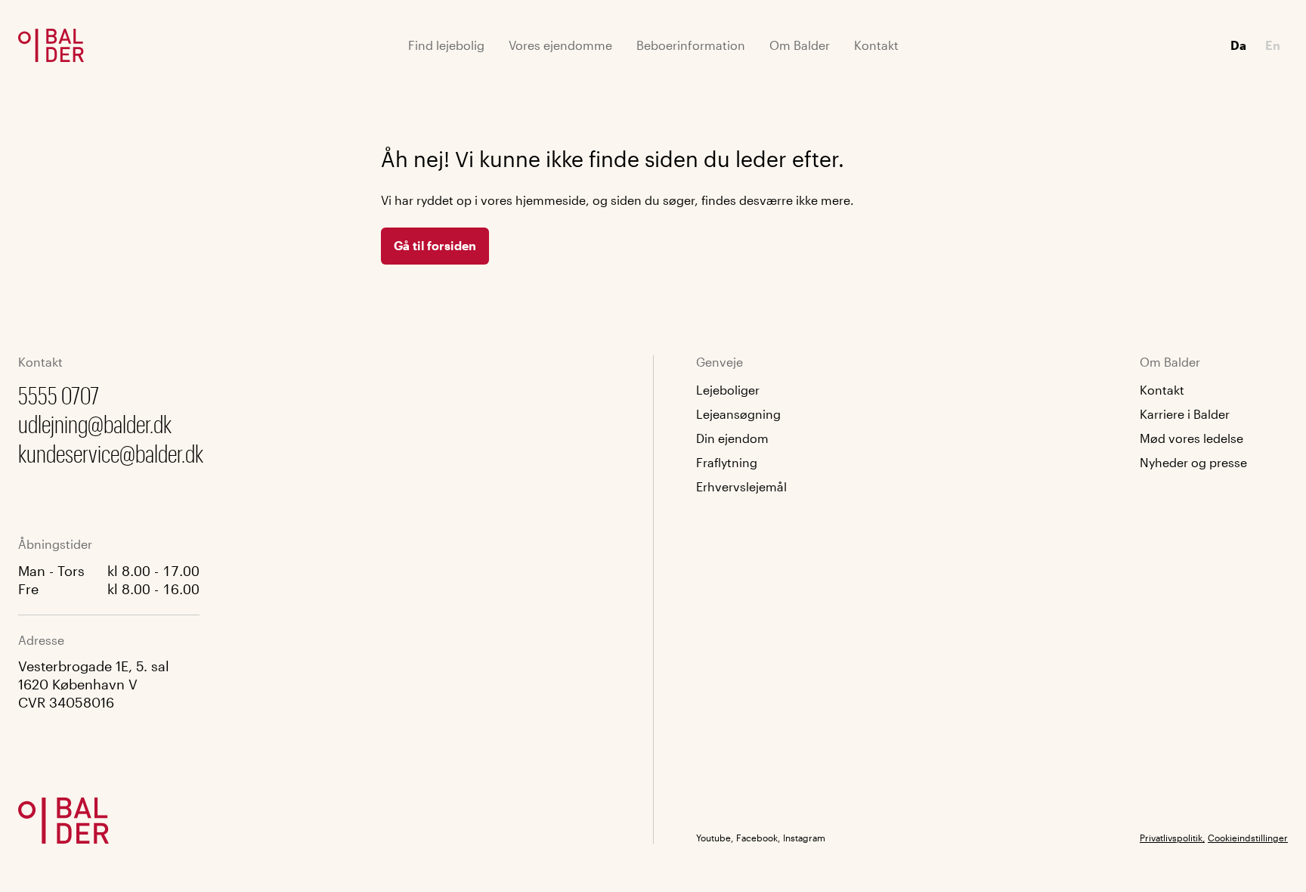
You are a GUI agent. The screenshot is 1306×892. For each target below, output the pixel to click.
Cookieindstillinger (1248, 837)
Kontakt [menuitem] (876, 45)
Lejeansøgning (738, 414)
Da (1238, 45)
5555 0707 (58, 395)
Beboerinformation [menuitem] (690, 45)
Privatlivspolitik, (1172, 837)
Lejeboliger (728, 390)
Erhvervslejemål (741, 486)
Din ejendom (732, 438)
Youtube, (714, 837)
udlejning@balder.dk (95, 424)
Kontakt (1162, 390)
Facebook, (758, 837)
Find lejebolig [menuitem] (446, 45)
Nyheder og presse (1193, 462)
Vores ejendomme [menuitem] (560, 45)
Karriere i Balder (1185, 414)
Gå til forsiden (435, 245)
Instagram (804, 837)
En (1272, 45)
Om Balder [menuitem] (799, 45)
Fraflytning (726, 462)
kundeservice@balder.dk (110, 453)
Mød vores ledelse (1191, 438)
